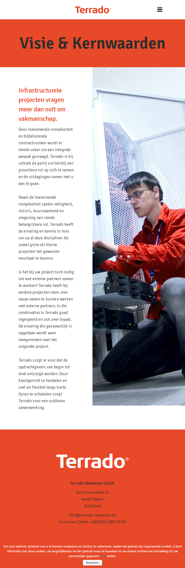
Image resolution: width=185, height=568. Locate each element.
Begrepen (92, 562)
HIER (103, 556)
